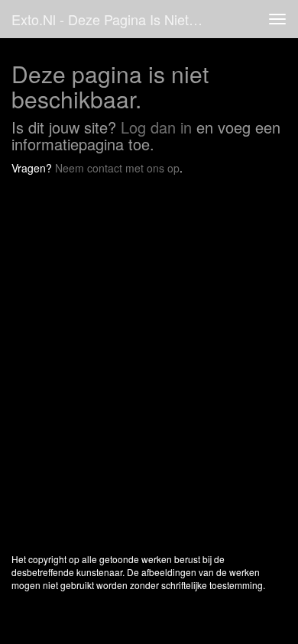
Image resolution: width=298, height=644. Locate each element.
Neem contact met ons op (117, 167)
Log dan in (156, 127)
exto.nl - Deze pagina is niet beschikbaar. (113, 19)
